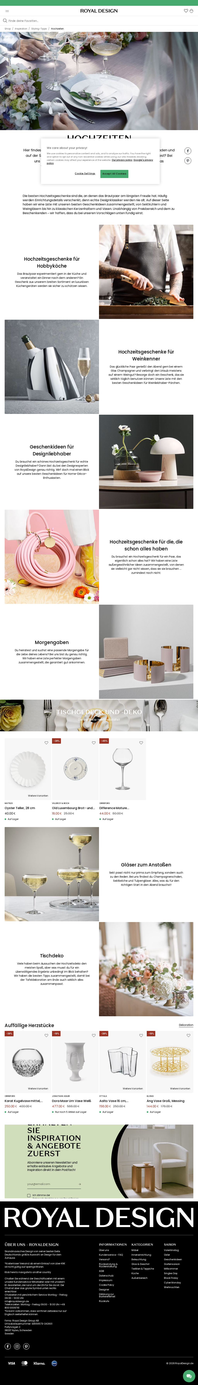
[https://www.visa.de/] (11, 1363)
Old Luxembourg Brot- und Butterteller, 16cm (72, 808)
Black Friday (171, 1278)
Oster (167, 1255)
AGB (101, 1271)
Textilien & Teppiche (142, 1269)
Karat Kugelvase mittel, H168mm (22, 1101)
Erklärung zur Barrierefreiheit (107, 1295)
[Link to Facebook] (8, 1346)
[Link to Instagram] (17, 1346)
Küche (135, 1273)
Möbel (134, 1250)
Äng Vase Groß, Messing (165, 1101)
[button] (186, 11)
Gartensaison (172, 1264)
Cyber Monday (172, 1283)
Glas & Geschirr (140, 1264)
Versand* (104, 1259)
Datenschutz (106, 1276)
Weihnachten (171, 1287)
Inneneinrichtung (141, 1255)
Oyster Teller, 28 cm (20, 808)
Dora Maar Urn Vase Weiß (71, 1101)
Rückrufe (104, 1301)
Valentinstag (171, 1250)
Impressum (105, 1280)
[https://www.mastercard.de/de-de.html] (24, 1363)
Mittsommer (171, 1269)
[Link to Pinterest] (26, 1346)
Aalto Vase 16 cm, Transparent (112, 1101)
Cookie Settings (85, 173)
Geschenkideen (173, 1259)
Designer (104, 1289)
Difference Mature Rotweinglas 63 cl (113, 808)
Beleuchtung (138, 1259)
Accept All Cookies (114, 173)
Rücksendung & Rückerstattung (108, 1265)
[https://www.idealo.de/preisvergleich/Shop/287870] (54, 1363)
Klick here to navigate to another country (28, 1272)
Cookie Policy (106, 1285)
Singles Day (171, 1273)
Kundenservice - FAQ (111, 1255)
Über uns (104, 1250)
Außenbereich (139, 1278)
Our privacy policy (122, 160)
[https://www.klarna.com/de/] (39, 1363)
